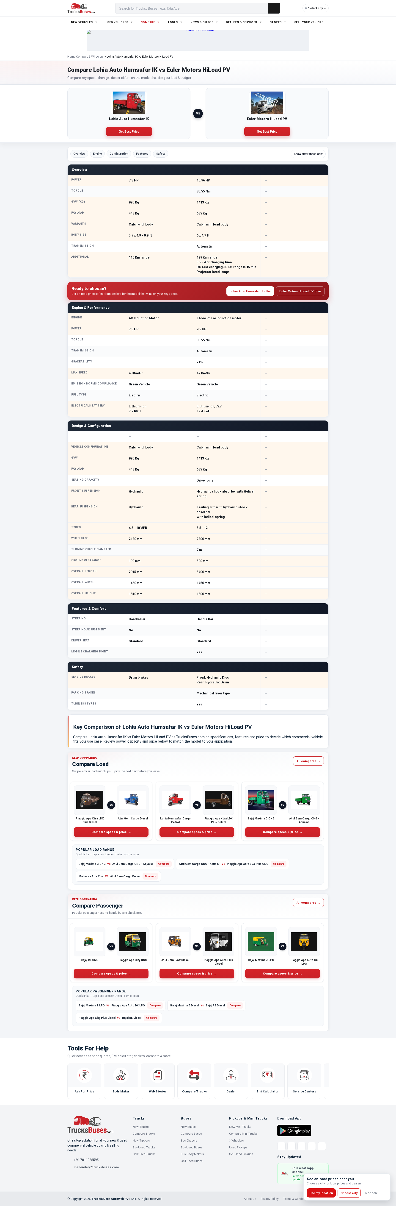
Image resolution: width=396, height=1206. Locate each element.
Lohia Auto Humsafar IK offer (250, 291)
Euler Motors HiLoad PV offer (300, 291)
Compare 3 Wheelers (90, 56)
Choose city (349, 1193)
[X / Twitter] (281, 1146)
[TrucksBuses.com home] (81, 8)
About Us (250, 1198)
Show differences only (308, 154)
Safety (160, 153)
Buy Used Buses (191, 1147)
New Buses (188, 1126)
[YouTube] (301, 1146)
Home (71, 56)
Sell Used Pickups (241, 1154)
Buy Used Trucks (144, 1147)
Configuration (119, 153)
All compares (308, 761)
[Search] (274, 8)
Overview (79, 153)
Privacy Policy (269, 1198)
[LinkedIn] (322, 1146)
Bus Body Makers (192, 1154)
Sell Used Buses (192, 1161)
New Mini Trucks (240, 1126)
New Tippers (141, 1140)
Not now (371, 1193)
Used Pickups (238, 1147)
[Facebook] (291, 1146)
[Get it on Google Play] (294, 1130)
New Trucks (141, 1126)
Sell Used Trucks (144, 1154)
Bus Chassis (189, 1140)
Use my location (321, 1193)
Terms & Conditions (296, 1198)
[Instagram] (312, 1146)
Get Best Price (129, 131)
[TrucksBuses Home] (90, 1124)
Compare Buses (191, 1133)
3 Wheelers (236, 1140)
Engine (97, 153)
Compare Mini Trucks (243, 1133)
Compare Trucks (144, 1133)
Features (142, 153)
